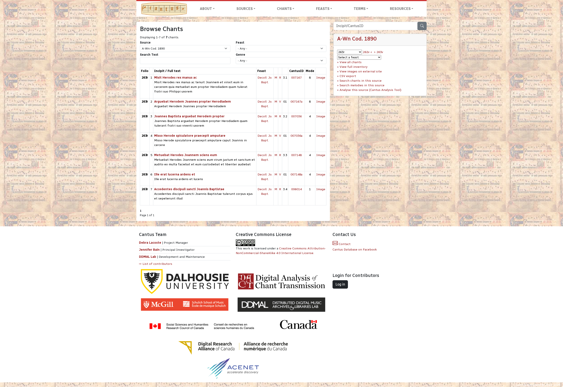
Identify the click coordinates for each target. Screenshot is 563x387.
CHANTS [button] (284, 9)
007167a (296, 101)
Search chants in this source (361, 81)
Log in (340, 284)
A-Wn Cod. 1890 (357, 38)
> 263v (378, 52)
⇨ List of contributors (155, 264)
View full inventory (353, 67)
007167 (296, 77)
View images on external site (361, 71)
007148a (296, 174)
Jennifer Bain (150, 250)
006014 (296, 189)
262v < (367, 52)
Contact (344, 244)
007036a (296, 136)
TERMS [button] (360, 9)
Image (320, 77)
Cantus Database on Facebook (355, 249)
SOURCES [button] (244, 9)
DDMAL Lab (147, 257)
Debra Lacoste (150, 243)
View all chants (351, 62)
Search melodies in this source (362, 85)
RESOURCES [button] (400, 9)
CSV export (348, 76)
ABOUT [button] (206, 9)
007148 (296, 155)
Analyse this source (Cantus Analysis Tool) (370, 90)
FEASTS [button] (322, 9)
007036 (296, 116)
